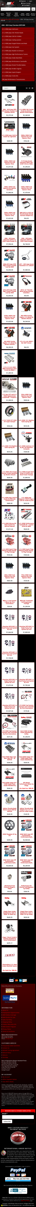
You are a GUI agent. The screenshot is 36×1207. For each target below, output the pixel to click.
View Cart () (26, 3)
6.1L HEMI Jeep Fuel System (10, 47)
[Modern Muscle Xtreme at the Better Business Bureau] (18, 1191)
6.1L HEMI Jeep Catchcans (10, 29)
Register (23, 1)
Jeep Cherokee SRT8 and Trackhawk (10, 19)
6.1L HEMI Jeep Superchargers (11, 72)
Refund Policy (7, 1053)
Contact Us (6, 1048)
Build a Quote (33, 14)
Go (33, 9)
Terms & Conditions (9, 1031)
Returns (5, 1055)
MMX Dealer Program (9, 1027)
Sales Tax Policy (7, 1020)
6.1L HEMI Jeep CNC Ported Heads (12, 33)
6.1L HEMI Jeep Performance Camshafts (14, 61)
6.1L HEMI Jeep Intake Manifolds (12, 58)
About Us (5, 1010)
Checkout (26, 5)
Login (30, 1)
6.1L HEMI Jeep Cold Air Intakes (12, 36)
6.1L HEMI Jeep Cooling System (11, 40)
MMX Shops (28, 14)
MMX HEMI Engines (16, 14)
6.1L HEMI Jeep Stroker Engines (12, 69)
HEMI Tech (2, 14)
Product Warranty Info (9, 1024)
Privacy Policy (7, 1029)
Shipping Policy (7, 1022)
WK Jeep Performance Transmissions (13, 79)
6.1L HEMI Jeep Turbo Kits (10, 76)
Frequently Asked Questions (11, 1046)
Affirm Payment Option (10, 1079)
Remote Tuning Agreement (11, 1050)
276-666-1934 (9, 1038)
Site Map (5, 1057)
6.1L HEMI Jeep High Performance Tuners (15, 54)
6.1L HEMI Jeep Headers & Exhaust (13, 51)
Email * (4, 1113)
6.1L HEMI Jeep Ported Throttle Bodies (14, 65)
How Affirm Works (8, 1082)
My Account (6, 1077)
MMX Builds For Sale (9, 1017)
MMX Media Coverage (9, 1015)
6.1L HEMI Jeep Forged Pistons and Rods (14, 43)
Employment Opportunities (11, 1012)
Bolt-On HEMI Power (8, 14)
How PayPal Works (10, 1002)
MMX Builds (23, 14)
